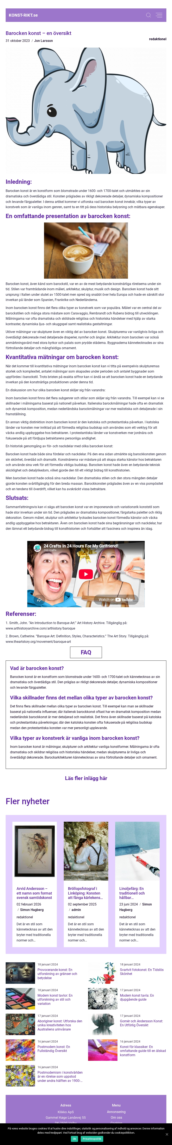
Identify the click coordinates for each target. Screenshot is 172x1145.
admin (76, 910)
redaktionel (157, 39)
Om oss (116, 1118)
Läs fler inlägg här (86, 778)
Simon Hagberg (32, 910)
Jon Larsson (43, 41)
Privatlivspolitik (92, 1138)
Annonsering (116, 1112)
